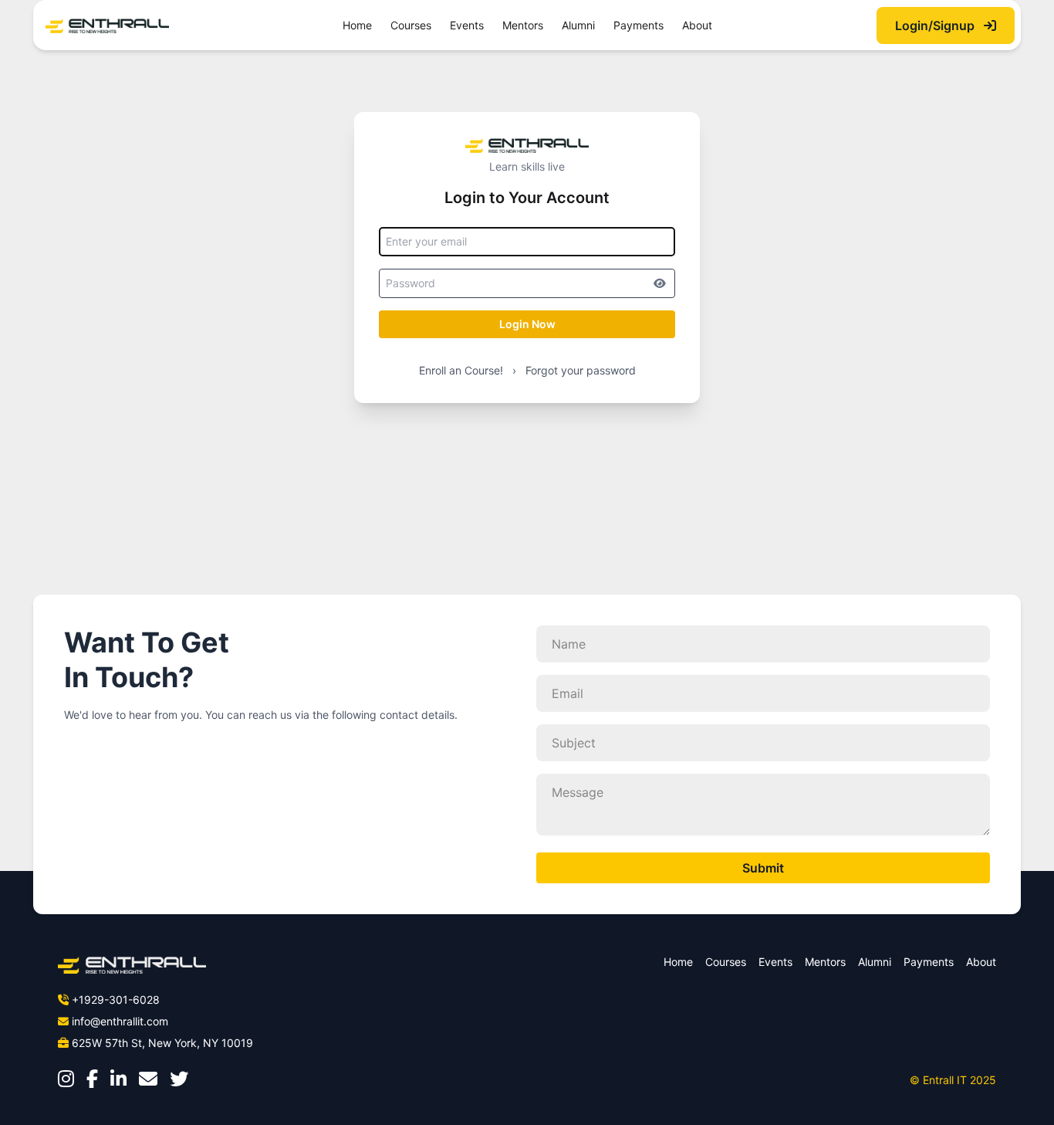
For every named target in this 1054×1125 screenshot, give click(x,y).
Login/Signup (936, 25)
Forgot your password (580, 370)
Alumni (578, 25)
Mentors (522, 25)
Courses (410, 25)
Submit (763, 868)
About (697, 25)
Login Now (527, 323)
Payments (638, 25)
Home (357, 25)
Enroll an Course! (461, 370)
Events (467, 25)
